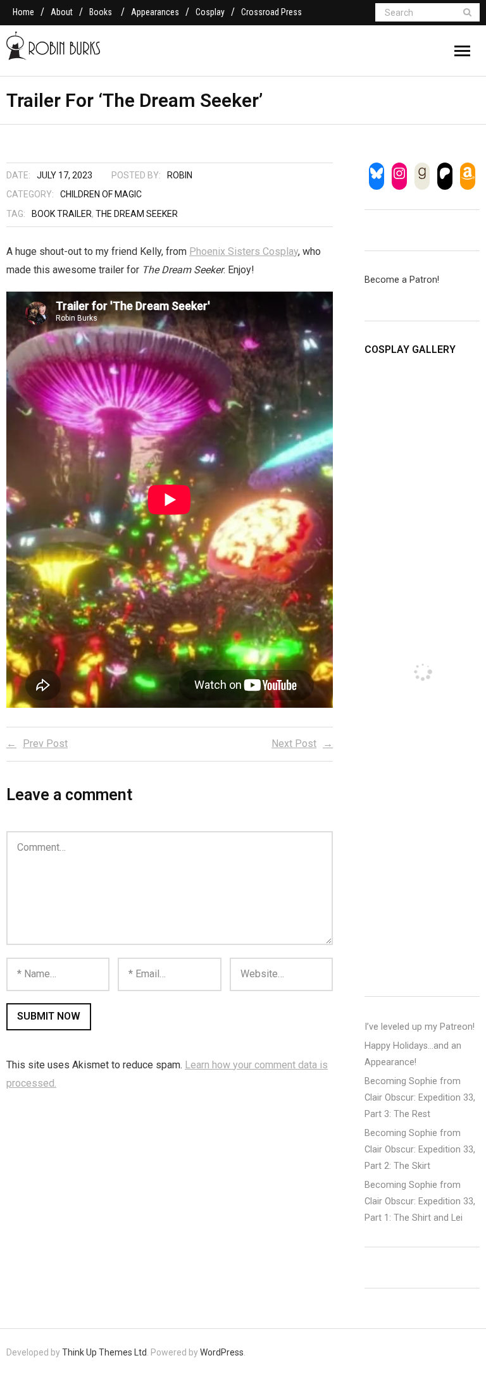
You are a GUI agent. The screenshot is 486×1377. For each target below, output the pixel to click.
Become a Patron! (401, 280)
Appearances (155, 12)
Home (23, 12)
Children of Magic (101, 194)
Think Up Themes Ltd (104, 1352)
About (62, 12)
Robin (179, 175)
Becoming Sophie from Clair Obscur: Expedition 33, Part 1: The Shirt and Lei (419, 1201)
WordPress (222, 1352)
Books (100, 12)
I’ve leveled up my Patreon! (419, 1027)
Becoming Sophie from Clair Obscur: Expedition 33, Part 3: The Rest (419, 1098)
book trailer (62, 214)
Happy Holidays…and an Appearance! (412, 1054)
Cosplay (210, 12)
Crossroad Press (271, 12)
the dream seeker (137, 214)
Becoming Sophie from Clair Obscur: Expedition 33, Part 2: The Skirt (419, 1149)
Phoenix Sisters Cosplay (243, 251)
